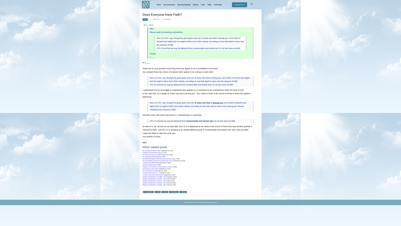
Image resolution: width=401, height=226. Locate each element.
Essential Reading (184, 5)
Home (159, 5)
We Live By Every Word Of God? (152, 151)
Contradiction (149, 192)
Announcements (169, 5)
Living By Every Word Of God (151, 163)
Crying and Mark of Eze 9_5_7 (151, 173)
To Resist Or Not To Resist (150, 152)
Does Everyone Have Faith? (151, 169)
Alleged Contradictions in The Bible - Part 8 (155, 177)
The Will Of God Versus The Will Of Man (154, 155)
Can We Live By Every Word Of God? (153, 175)
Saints (165, 192)
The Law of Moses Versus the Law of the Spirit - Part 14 (158, 161)
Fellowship (218, 5)
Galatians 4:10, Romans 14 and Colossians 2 (155, 167)
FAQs (209, 5)
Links (203, 5)
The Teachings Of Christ (149, 157)
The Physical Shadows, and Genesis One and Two (157, 159)
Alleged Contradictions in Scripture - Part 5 (155, 179)
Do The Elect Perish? (149, 171)
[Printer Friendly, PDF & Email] (148, 26)
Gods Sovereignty (148, 165)
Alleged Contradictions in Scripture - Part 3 (155, 181)
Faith (158, 192)
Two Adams (174, 192)
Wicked (183, 192)
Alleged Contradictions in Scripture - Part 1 (155, 185)
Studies (196, 5)
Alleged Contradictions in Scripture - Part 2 (155, 183)
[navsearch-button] (252, 5)
